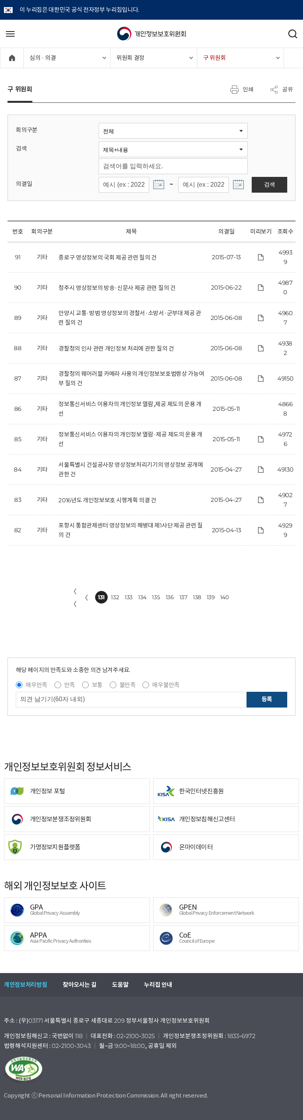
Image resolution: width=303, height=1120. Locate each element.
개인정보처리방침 (25, 984)
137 (183, 597)
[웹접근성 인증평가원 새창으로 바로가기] (151, 1070)
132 (115, 597)
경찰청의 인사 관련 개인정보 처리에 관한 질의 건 (116, 348)
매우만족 (36, 685)
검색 (21, 148)
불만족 (128, 685)
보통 (97, 685)
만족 (69, 685)
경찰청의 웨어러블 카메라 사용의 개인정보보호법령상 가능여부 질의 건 (131, 378)
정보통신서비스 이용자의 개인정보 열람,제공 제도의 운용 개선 (130, 408)
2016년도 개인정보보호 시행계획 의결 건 (107, 500)
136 (170, 597)
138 (197, 597)
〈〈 (73, 597)
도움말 (120, 984)
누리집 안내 (158, 984)
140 (224, 597)
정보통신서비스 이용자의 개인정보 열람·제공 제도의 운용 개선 (130, 439)
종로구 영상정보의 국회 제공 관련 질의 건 (107, 257)
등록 (267, 699)
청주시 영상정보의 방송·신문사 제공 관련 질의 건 (116, 288)
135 (156, 597)
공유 (287, 89)
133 (129, 597)
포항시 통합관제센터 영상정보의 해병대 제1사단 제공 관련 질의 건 (130, 530)
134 (142, 597)
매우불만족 (165, 685)
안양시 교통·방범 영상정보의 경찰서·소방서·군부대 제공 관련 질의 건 (129, 317)
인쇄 (248, 89)
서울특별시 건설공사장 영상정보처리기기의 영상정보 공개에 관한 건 (130, 469)
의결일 (24, 184)
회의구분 (26, 130)
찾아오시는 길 (79, 984)
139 (211, 597)
